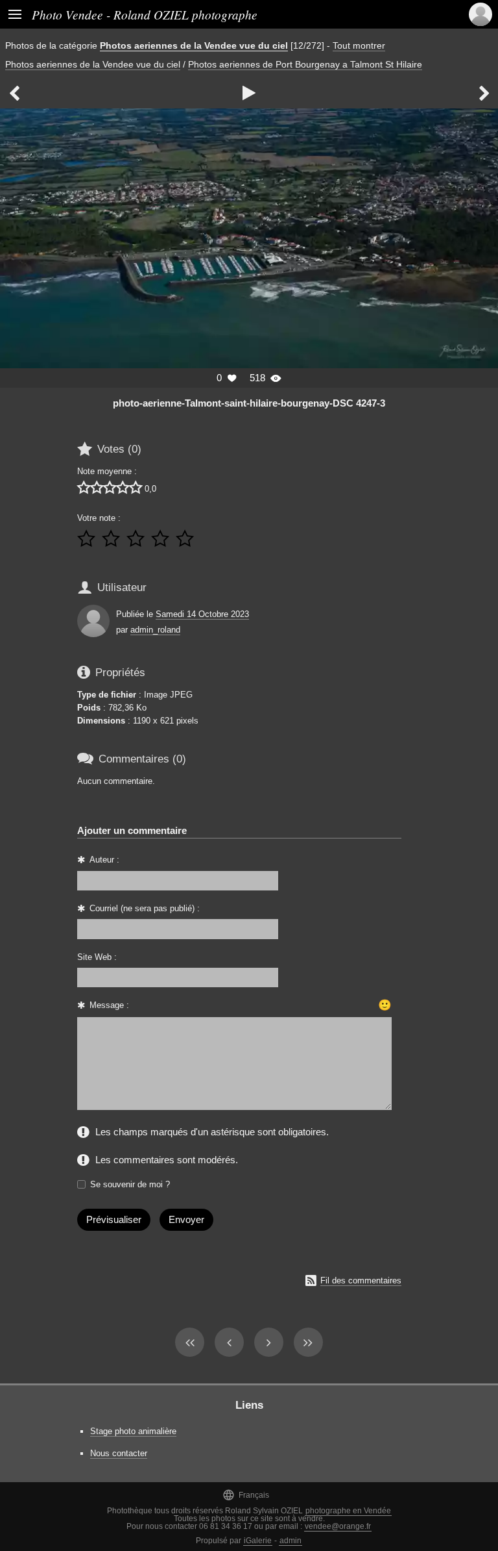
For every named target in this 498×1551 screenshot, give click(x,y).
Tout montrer (359, 45)
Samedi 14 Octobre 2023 (202, 614)
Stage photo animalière (133, 1431)
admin (290, 1541)
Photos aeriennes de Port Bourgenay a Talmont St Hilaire (305, 64)
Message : (109, 1005)
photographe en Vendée (348, 1511)
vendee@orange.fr (338, 1526)
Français (245, 1495)
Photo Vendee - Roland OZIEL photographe (144, 14)
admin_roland (155, 630)
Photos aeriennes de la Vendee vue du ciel (194, 45)
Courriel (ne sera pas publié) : (144, 908)
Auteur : (104, 859)
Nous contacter (118, 1453)
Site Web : (97, 957)
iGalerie (258, 1541)
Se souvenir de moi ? (130, 1184)
